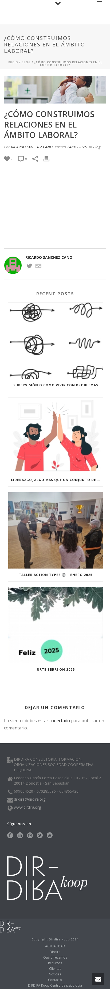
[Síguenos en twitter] (40, 835)
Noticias (55, 974)
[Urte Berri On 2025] (55, 625)
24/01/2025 (77, 146)
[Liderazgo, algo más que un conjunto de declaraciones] (55, 436)
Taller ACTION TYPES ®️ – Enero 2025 (55, 575)
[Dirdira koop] (10, 926)
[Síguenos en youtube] (50, 835)
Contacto (55, 980)
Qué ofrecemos (55, 957)
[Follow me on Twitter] (29, 267)
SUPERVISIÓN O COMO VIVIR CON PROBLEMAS (55, 385)
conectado (59, 721)
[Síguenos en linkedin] (20, 835)
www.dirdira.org (27, 807)
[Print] (49, 158)
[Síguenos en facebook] (10, 835)
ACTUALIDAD (55, 946)
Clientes (55, 969)
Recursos (55, 963)
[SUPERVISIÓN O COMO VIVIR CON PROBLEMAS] (55, 341)
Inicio (13, 62)
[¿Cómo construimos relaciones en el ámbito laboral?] (55, 90)
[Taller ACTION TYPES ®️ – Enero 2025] (55, 530)
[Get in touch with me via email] (38, 267)
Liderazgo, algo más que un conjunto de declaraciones (57, 480)
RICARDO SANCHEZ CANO (32, 146)
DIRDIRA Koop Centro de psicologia (55, 985)
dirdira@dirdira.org (29, 799)
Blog (26, 62)
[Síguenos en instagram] (30, 835)
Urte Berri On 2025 (56, 669)
